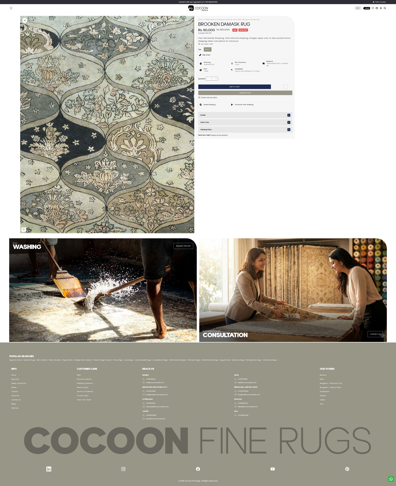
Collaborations (210, 19)
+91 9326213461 (150, 379)
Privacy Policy (83, 396)
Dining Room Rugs (253, 360)
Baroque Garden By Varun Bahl (229, 19)
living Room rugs (160, 360)
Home (200, 19)
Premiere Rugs (194, 360)
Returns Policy (83, 387)
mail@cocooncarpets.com (155, 383)
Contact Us (16, 400)
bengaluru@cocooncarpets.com (157, 395)
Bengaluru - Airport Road (330, 387)
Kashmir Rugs (29, 360)
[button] (12, 8)
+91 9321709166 (151, 391)
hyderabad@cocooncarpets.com (157, 407)
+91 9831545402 (243, 403)
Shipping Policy (206, 129)
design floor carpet (83, 360)
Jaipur (322, 400)
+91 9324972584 (243, 391)
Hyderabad (324, 391)
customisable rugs (143, 360)
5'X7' (208, 49)
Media (13, 387)
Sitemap (14, 408)
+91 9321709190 (243, 379)
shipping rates (205, 41)
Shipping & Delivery (85, 383)
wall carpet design (178, 360)
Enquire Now (245, 93)
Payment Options (84, 379)
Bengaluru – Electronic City (331, 383)
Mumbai (323, 375)
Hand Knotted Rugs (210, 360)
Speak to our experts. (219, 135)
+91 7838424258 (243, 415)
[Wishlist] (373, 8)
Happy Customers (18, 383)
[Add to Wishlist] (285, 86)
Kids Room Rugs (269, 360)
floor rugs (118, 360)
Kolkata (323, 396)
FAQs (79, 375)
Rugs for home (15, 360)
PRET (358, 8)
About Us (15, 396)
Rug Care (15, 379)
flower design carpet (103, 360)
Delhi (322, 379)
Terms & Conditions (85, 391)
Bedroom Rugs (238, 360)
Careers (14, 391)
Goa (321, 404)
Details (203, 115)
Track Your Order (84, 400)
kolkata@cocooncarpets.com (248, 407)
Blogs (13, 404)
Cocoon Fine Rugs (192, 481)
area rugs (129, 360)
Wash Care (204, 122)
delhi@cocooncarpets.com (247, 383)
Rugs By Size (225, 360)
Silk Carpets (42, 360)
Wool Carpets (55, 360)
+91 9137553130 (151, 403)
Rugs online (68, 360)
